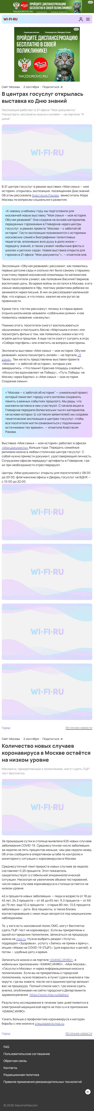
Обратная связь (15, 1061)
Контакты (10, 1068)
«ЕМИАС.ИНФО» (61, 960)
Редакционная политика (21, 1075)
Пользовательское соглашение (26, 1054)
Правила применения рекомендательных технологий (42, 1082)
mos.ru (21, 939)
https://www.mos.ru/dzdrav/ (49, 995)
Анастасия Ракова (45, 195)
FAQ (6, 1047)
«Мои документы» (15, 447)
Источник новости (79, 727)
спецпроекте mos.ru (49, 1023)
